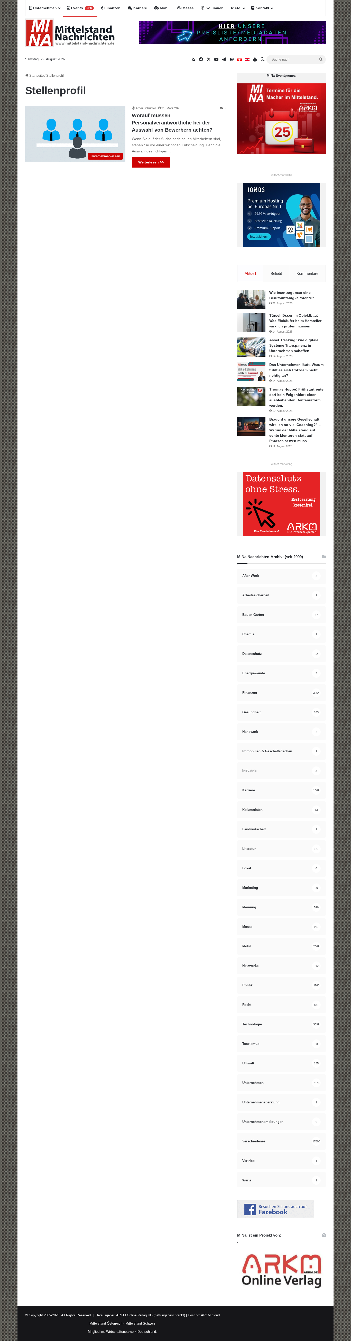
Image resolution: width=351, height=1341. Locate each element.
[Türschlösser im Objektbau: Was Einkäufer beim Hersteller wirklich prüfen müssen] (251, 322)
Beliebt (276, 273)
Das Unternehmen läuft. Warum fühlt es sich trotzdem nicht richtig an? (296, 370)
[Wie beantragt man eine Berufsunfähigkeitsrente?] (251, 299)
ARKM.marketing (281, 174)
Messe (187, 8)
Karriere (139, 8)
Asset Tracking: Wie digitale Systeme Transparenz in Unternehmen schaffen (293, 345)
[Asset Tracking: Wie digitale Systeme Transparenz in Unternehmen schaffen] (251, 347)
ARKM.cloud (210, 1315)
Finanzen (112, 8)
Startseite (36, 75)
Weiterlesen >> (151, 162)
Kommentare (307, 273)
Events (81, 8)
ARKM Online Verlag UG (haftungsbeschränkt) (150, 1315)
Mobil (164, 8)
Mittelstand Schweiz (140, 1323)
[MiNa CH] (239, 59)
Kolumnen (214, 8)
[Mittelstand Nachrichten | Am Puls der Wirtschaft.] (70, 35)
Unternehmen (44, 8)
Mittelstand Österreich (105, 1323)
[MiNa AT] (247, 59)
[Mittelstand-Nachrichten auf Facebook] (275, 1217)
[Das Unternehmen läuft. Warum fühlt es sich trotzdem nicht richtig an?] (251, 371)
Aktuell (250, 273)
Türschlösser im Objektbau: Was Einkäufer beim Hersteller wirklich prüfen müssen (295, 320)
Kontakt (261, 8)
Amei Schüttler (146, 108)
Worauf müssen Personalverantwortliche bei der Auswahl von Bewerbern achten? (172, 123)
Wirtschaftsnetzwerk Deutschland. (131, 1332)
